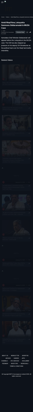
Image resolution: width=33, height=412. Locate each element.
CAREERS (16, 358)
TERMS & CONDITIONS (16, 366)
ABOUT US (5, 355)
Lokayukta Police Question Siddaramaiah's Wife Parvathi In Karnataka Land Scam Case (14, 340)
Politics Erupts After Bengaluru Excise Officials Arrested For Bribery (13, 108)
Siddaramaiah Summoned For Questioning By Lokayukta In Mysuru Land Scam (14, 314)
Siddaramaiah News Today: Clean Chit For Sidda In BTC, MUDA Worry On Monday (14, 264)
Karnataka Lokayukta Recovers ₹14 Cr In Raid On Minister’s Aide (13, 133)
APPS (23, 358)
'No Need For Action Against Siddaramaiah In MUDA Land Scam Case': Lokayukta (14, 213)
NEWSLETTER (15, 355)
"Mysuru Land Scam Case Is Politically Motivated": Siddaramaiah (13, 238)
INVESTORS (14, 363)
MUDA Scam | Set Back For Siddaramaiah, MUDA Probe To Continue (14, 289)
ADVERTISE (25, 355)
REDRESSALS (24, 363)
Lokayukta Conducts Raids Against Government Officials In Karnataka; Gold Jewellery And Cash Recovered (13, 160)
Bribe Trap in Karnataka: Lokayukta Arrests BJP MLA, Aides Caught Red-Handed (14, 83)
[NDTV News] (8, 7)
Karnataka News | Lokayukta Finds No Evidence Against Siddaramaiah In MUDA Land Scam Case (13, 187)
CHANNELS (4, 361)
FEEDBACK (5, 363)
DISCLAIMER (25, 361)
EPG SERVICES (15, 361)
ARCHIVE (8, 358)
